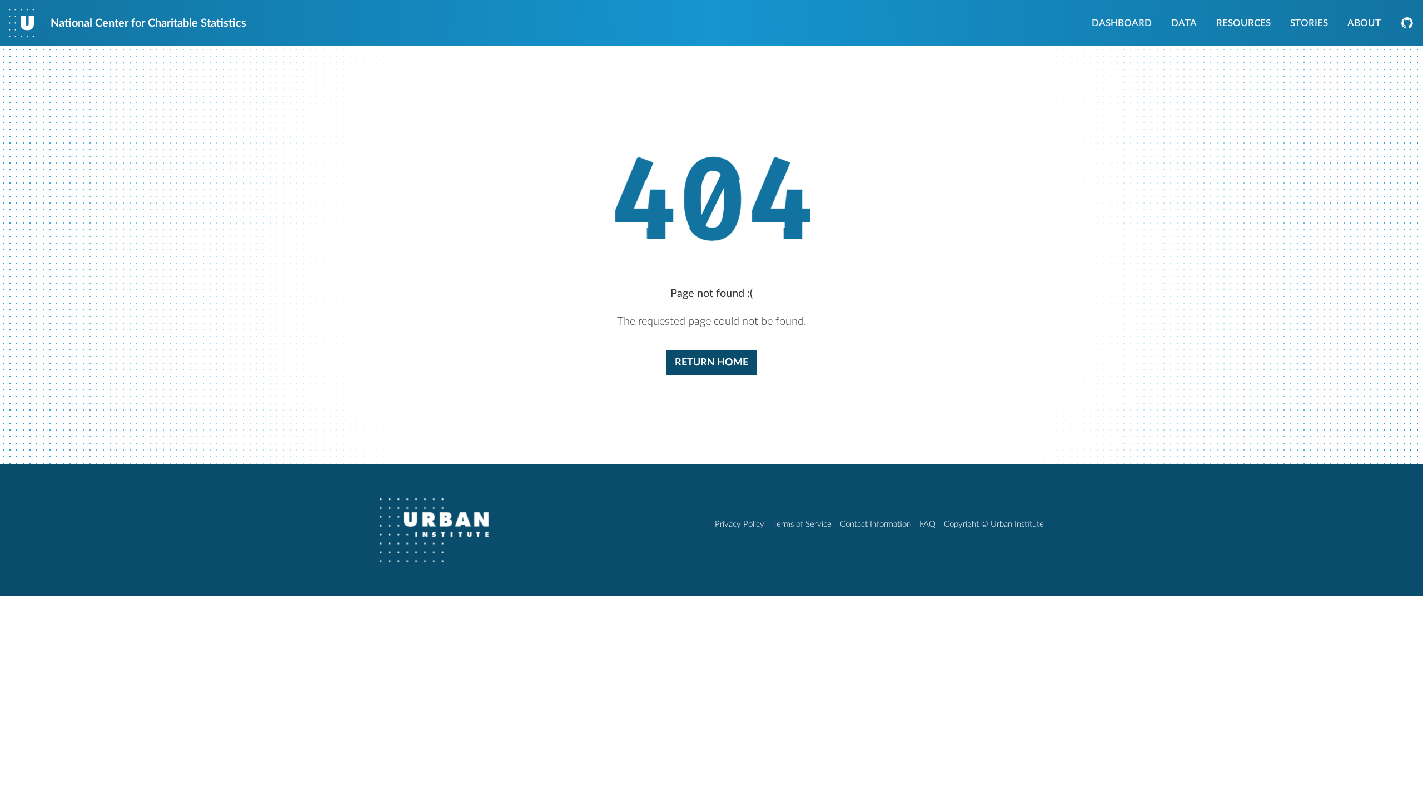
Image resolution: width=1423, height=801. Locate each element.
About (1364, 23)
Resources (1243, 23)
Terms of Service (802, 524)
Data (1184, 23)
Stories (1309, 23)
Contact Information (875, 524)
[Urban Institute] (434, 530)
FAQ (927, 524)
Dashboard (1122, 23)
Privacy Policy (739, 524)
